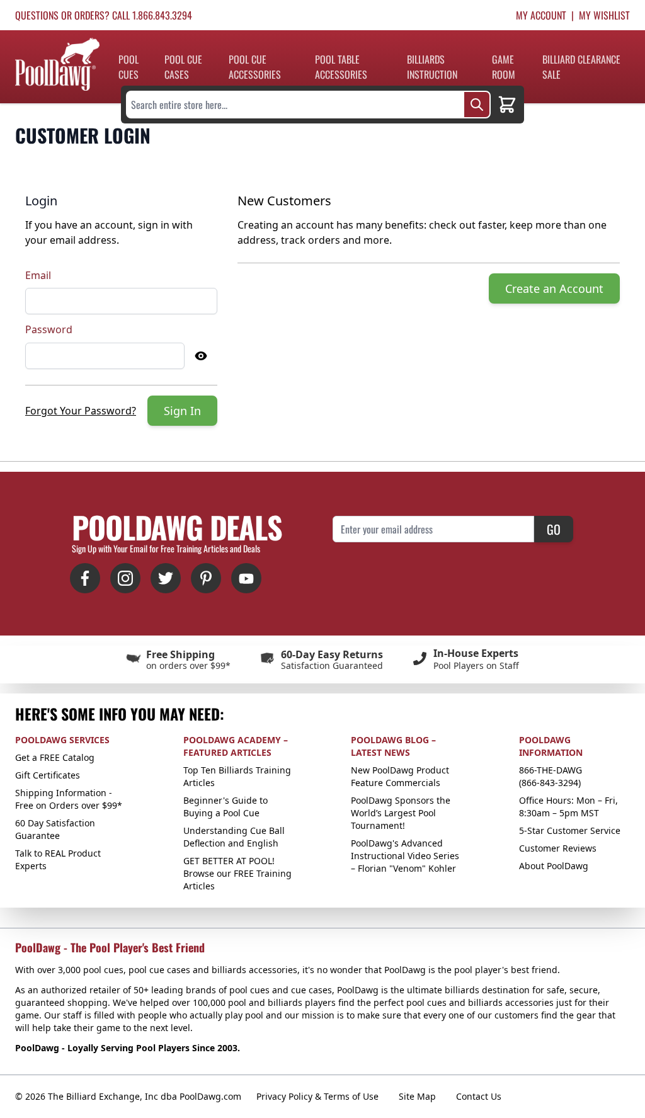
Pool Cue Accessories (255, 67)
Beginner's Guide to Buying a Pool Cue (225, 806)
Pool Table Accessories (341, 67)
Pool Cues (128, 67)
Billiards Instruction (432, 67)
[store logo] (57, 64)
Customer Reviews (557, 848)
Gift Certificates (47, 775)
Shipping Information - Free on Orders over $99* (68, 799)
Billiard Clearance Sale (581, 67)
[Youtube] (246, 578)
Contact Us (478, 1096)
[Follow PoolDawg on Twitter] (166, 578)
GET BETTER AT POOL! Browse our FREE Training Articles (237, 873)
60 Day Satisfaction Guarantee (55, 829)
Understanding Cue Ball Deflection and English (234, 836)
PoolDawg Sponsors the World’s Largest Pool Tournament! (400, 812)
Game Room (503, 67)
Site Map (417, 1096)
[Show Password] (201, 356)
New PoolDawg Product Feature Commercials (400, 776)
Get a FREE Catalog (54, 757)
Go (554, 529)
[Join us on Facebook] (85, 578)
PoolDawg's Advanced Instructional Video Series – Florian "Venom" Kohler (405, 855)
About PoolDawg (553, 866)
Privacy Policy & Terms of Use (317, 1096)
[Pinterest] (206, 578)
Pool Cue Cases (183, 67)
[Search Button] (477, 104)
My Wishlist (604, 15)
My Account (541, 15)
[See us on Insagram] (125, 578)
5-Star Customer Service (569, 830)
